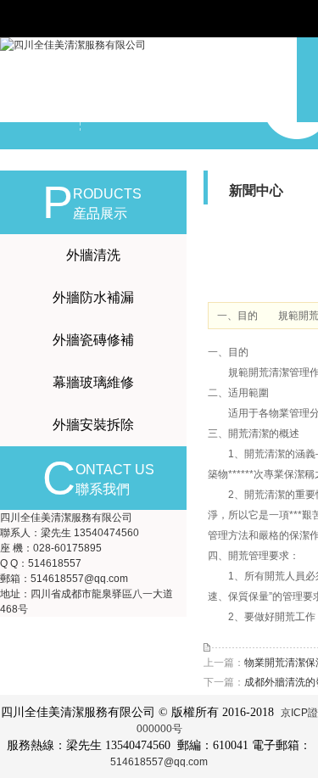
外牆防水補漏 (93, 297)
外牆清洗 (93, 255)
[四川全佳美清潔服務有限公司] (73, 45)
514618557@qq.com (159, 762)
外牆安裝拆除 (93, 424)
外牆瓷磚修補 (93, 340)
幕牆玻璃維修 (93, 382)
